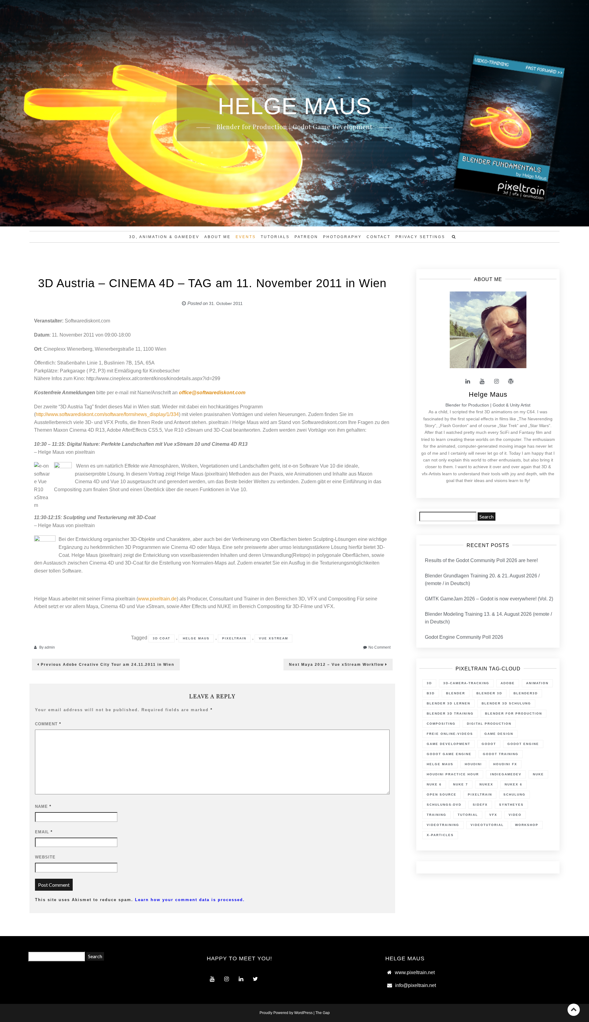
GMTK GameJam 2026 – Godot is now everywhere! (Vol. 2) (489, 598)
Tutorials (275, 237)
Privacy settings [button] (420, 237)
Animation (537, 683)
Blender (455, 693)
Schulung (514, 794)
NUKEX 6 (513, 784)
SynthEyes (511, 804)
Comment (48, 724)
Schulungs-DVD (444, 804)
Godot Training (500, 754)
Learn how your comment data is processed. (190, 899)
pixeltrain (234, 638)
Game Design (498, 733)
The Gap (322, 1013)
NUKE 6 (434, 784)
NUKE (538, 774)
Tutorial (468, 814)
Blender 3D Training (450, 713)
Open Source (441, 794)
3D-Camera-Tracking (466, 683)
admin (49, 647)
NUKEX (486, 784)
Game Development (448, 744)
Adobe (508, 683)
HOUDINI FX (505, 764)
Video (515, 814)
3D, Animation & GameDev (164, 237)
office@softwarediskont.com (212, 392)
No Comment (379, 647)
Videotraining (443, 825)
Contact (379, 237)
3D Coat (161, 638)
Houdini (473, 764)
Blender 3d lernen (448, 703)
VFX (493, 814)
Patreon (306, 237)
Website (45, 857)
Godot (489, 744)
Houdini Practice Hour (453, 774)
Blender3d (526, 693)
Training (436, 814)
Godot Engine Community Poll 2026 (464, 637)
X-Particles (440, 835)
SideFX (480, 804)
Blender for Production (513, 713)
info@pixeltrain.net (415, 985)
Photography (342, 237)
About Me (217, 237)
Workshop (526, 825)
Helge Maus (196, 638)
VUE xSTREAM (273, 638)
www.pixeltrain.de (157, 598)
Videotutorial (487, 825)
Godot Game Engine (449, 754)
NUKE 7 (460, 784)
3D (429, 683)
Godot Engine (523, 744)
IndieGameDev (506, 774)
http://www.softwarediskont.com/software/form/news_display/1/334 (107, 414)
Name (43, 806)
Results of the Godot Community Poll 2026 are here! (481, 560)
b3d (431, 693)
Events (246, 237)
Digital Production (489, 723)
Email (43, 832)
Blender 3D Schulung (506, 703)
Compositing (441, 723)
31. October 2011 (226, 303)
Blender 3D (489, 693)
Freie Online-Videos (450, 733)
